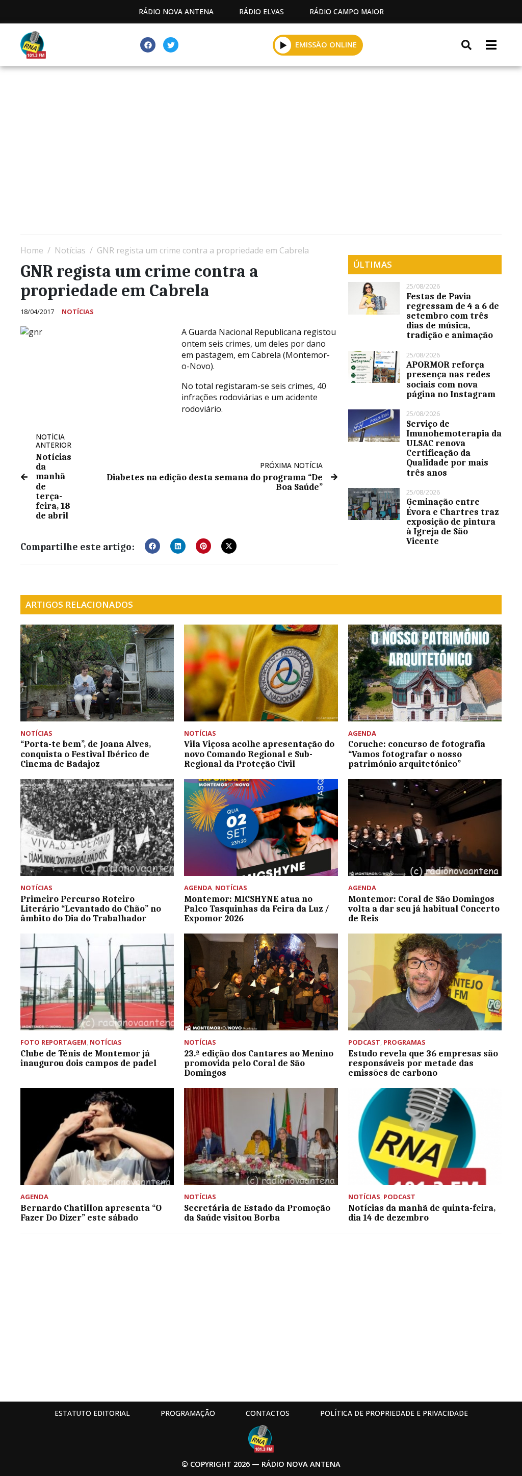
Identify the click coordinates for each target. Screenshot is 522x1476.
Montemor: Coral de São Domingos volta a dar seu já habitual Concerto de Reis (424, 908)
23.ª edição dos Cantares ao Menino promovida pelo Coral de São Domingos (258, 1063)
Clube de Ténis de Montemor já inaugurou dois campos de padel (88, 1058)
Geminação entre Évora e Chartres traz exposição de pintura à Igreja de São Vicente (452, 521)
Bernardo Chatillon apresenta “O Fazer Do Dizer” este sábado (91, 1213)
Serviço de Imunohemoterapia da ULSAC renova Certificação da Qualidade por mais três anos (454, 448)
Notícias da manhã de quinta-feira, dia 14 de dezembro (421, 1213)
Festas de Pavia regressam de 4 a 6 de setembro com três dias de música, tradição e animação (452, 316)
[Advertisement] (261, 153)
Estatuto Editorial (92, 1413)
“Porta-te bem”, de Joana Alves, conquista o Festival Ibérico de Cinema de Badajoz (85, 753)
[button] (283, 45)
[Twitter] (170, 45)
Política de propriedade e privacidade (394, 1413)
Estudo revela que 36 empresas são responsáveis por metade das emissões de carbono (423, 1063)
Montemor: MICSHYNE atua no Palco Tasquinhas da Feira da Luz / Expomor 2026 (256, 908)
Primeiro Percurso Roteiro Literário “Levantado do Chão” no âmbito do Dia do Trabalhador (90, 908)
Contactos (268, 1413)
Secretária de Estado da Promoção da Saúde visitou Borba (257, 1213)
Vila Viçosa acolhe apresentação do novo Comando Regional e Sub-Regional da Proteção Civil (259, 753)
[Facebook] (147, 45)
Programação (188, 1413)
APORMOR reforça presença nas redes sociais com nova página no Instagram (450, 379)
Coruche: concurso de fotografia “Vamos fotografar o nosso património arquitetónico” (416, 753)
